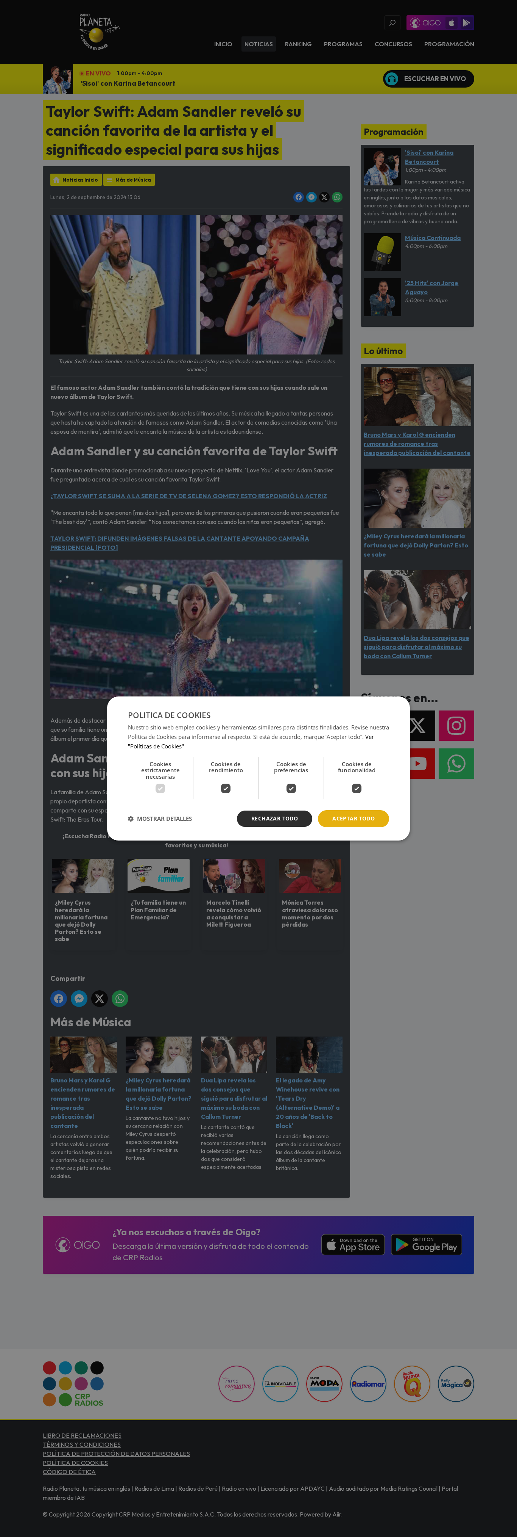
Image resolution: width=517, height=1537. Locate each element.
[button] (160, 819)
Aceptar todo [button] (353, 818)
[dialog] (258, 768)
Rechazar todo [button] (274, 818)
